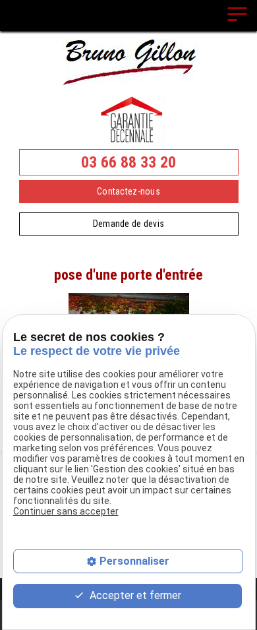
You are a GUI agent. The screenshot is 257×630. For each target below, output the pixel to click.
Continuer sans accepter (66, 511)
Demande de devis (128, 223)
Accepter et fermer (134, 595)
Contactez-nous (128, 191)
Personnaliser (134, 561)
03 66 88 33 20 (128, 162)
